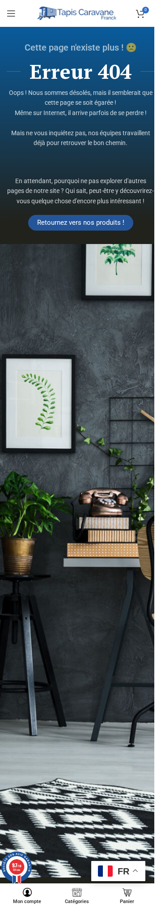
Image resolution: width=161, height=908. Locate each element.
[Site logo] (77, 13)
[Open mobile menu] (11, 13)
